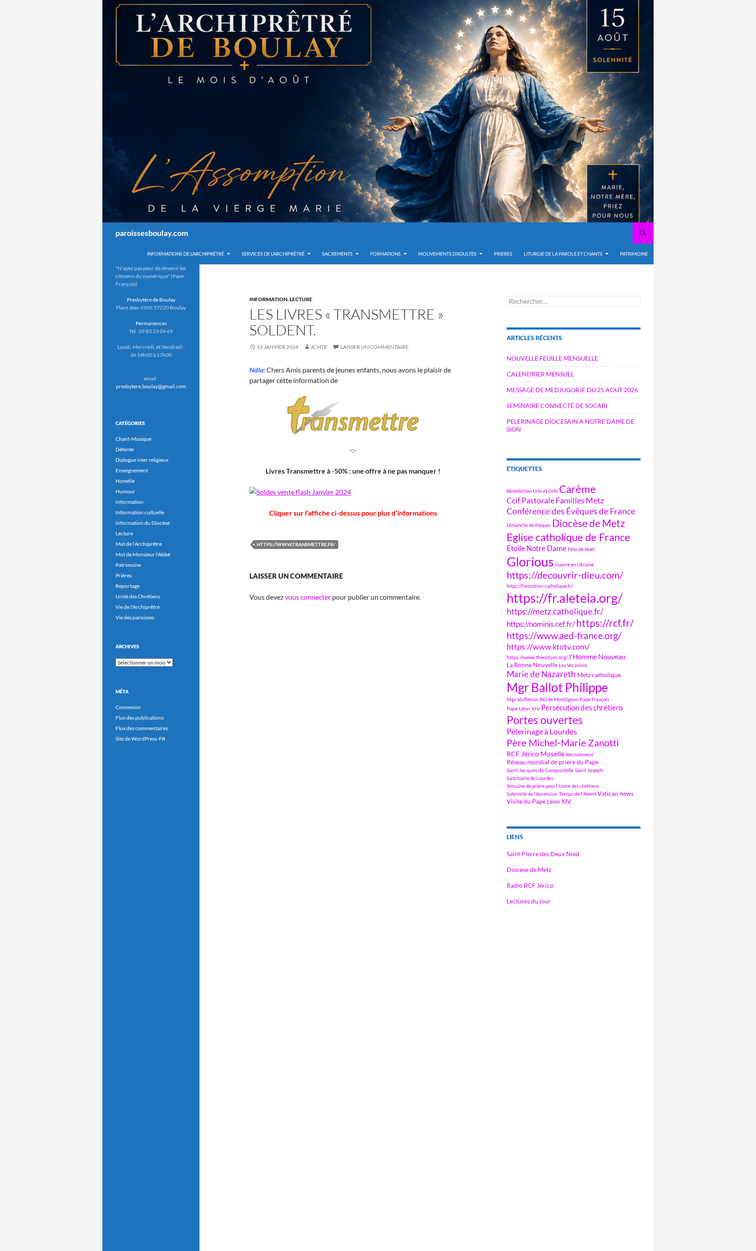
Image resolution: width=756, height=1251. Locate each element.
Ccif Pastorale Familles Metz (555, 500)
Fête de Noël (581, 549)
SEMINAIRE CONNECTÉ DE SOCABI (557, 405)
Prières (124, 575)
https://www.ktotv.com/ (548, 646)
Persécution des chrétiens (582, 707)
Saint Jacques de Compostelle (540, 770)
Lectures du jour (529, 901)
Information (268, 299)
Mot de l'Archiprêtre (139, 544)
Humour (125, 491)
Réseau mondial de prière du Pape (552, 762)
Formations (385, 254)
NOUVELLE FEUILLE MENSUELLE (552, 358)
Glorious (530, 561)
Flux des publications (140, 717)
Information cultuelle (140, 512)
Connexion (128, 707)
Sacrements (337, 254)
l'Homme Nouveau (597, 657)
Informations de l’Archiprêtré (185, 254)
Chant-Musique (133, 439)
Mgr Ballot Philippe (557, 687)
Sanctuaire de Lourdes (530, 778)
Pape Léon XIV (523, 708)
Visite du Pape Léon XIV (539, 801)
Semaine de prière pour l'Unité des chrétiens (553, 786)
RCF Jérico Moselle (535, 754)
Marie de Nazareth (541, 674)
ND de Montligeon (559, 699)
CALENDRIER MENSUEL (540, 374)
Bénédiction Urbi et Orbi (532, 491)
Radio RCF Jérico (530, 885)
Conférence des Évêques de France (571, 511)
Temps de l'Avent (577, 794)
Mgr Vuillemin (523, 699)
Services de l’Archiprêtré (273, 254)
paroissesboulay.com (152, 233)
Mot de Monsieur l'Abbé (143, 554)
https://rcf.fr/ (605, 623)
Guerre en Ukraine (574, 564)
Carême (577, 488)
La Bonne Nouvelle (532, 664)
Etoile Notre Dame (537, 548)
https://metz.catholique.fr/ (555, 611)
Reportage (128, 586)
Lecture (301, 299)
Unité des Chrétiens (138, 596)
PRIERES (503, 254)
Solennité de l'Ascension (532, 794)
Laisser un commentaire (374, 347)
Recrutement (579, 754)
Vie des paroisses (135, 617)
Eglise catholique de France (568, 537)
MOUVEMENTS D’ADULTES (447, 254)
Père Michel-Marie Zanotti (563, 742)
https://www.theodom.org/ (537, 657)
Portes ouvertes (545, 719)
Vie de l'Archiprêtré (138, 607)
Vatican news (616, 793)
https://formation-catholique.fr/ (540, 586)
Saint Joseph (589, 770)
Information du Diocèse (143, 523)
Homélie (125, 481)
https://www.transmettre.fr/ (296, 544)
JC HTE (319, 347)
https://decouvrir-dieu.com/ (565, 575)
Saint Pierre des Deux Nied (543, 853)
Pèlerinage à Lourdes (542, 731)
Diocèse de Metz (588, 523)
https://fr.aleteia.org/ (565, 597)
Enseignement (132, 470)
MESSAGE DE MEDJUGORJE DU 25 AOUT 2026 (572, 390)
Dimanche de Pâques (529, 525)
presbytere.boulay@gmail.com (151, 386)
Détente (125, 449)
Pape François (594, 699)
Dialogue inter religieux (142, 460)
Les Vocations (573, 665)
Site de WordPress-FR (140, 738)
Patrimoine (128, 565)
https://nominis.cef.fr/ (541, 624)
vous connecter (308, 597)
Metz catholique (599, 674)
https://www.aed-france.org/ (564, 635)
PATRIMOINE (634, 254)
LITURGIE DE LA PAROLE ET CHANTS (563, 254)
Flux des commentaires (142, 728)
